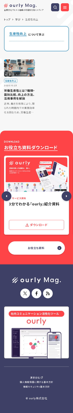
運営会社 (35, 377)
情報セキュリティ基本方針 (36, 386)
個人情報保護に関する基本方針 (36, 382)
